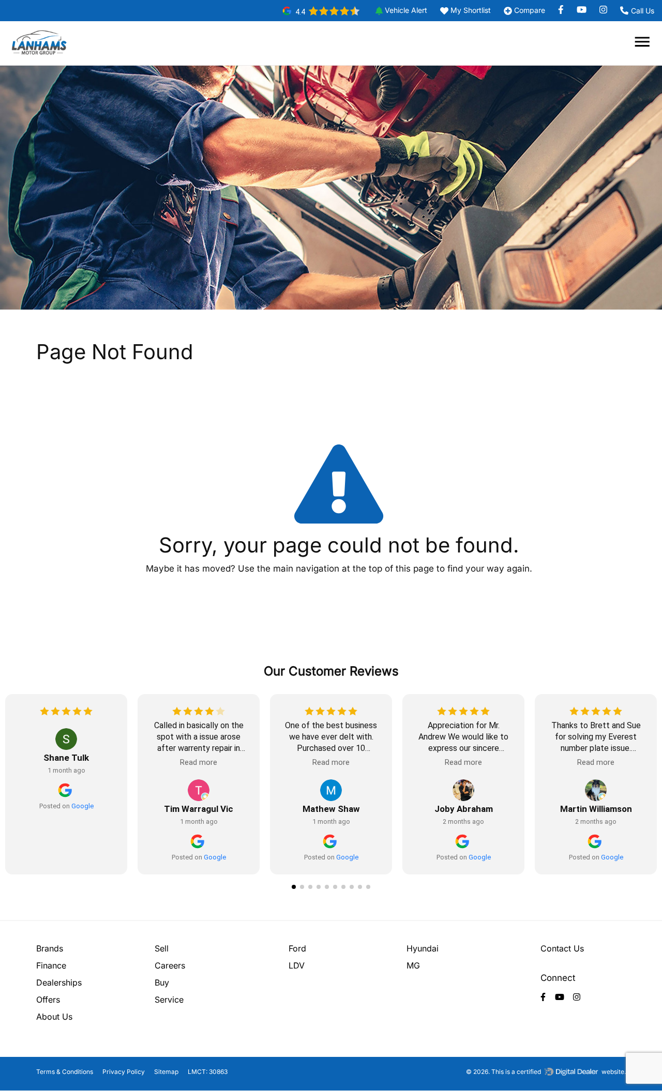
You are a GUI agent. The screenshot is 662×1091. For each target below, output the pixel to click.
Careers (170, 965)
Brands (49, 948)
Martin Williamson (596, 809)
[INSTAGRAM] (602, 10)
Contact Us (562, 948)
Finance (51, 965)
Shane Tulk (66, 757)
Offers (48, 999)
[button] (397, 10)
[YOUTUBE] (585, 10)
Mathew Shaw (331, 809)
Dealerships (59, 982)
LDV (297, 965)
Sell (162, 948)
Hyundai (423, 948)
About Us (54, 1016)
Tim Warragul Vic (198, 809)
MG (413, 965)
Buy (162, 982)
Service (169, 999)
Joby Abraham (463, 809)
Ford (297, 948)
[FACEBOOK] (564, 10)
